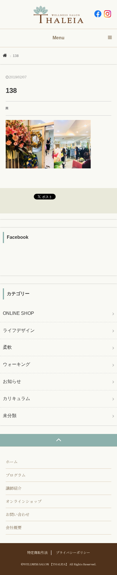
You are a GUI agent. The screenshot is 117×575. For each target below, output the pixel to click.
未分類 (9, 415)
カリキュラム (16, 398)
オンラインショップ (23, 501)
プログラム (16, 475)
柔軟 (7, 347)
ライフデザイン (19, 330)
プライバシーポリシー (73, 552)
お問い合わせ (18, 514)
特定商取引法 (37, 552)
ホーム (12, 461)
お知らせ (12, 381)
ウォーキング (16, 364)
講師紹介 (14, 488)
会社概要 (14, 527)
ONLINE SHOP (18, 313)
